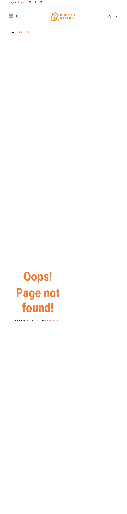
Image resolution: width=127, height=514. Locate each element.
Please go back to (37, 320)
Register (20, 2)
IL (35, 2)
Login (11, 2)
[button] (11, 17)
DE (41, 2)
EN (30, 2)
